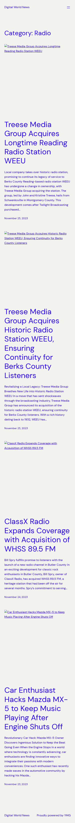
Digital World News (16, 7)
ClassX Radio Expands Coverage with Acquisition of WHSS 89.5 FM (37, 535)
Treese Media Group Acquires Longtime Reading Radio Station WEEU (35, 143)
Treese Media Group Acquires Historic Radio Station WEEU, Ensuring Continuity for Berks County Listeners (31, 343)
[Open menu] (68, 7)
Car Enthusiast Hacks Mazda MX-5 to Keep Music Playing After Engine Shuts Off (36, 708)
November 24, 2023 (16, 597)
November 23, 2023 (16, 784)
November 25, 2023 (16, 218)
